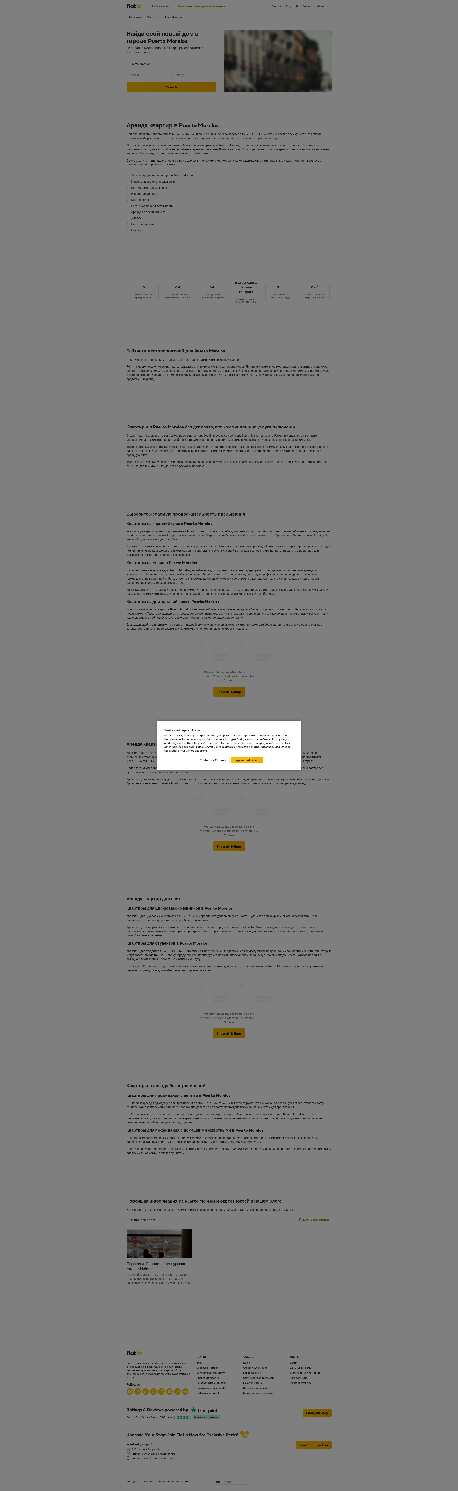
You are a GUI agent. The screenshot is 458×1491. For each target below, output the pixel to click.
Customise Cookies (213, 760)
